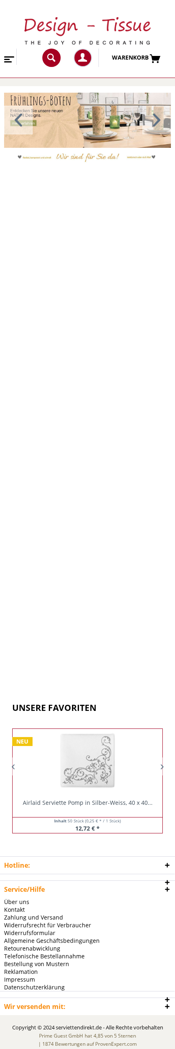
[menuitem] (8, 57)
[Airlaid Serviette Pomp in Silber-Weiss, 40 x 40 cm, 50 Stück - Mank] (87, 760)
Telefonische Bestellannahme (44, 956)
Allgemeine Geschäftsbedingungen (52, 940)
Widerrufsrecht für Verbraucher (47, 925)
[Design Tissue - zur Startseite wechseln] (87, 31)
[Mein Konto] (83, 58)
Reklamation (21, 972)
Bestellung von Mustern (36, 964)
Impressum (19, 979)
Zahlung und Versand (33, 917)
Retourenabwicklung (32, 948)
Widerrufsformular (29, 933)
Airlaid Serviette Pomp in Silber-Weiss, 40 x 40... (88, 802)
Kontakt (14, 909)
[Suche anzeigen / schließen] (51, 58)
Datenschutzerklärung (34, 987)
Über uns (16, 902)
